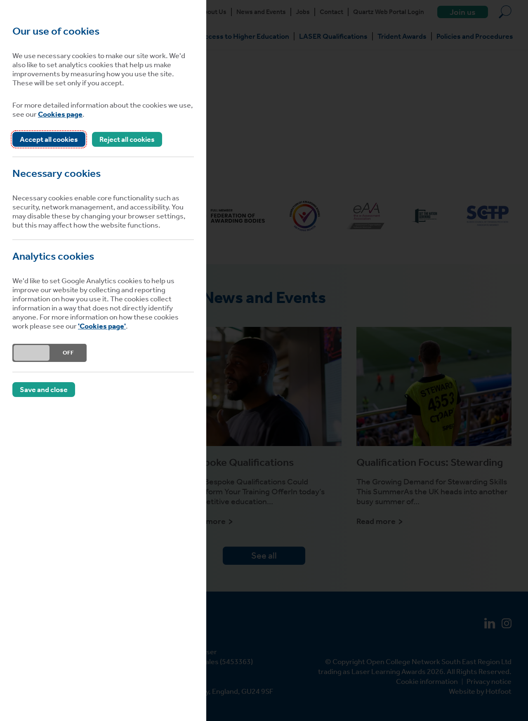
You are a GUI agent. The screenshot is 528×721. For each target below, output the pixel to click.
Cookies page (60, 114)
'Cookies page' (102, 326)
